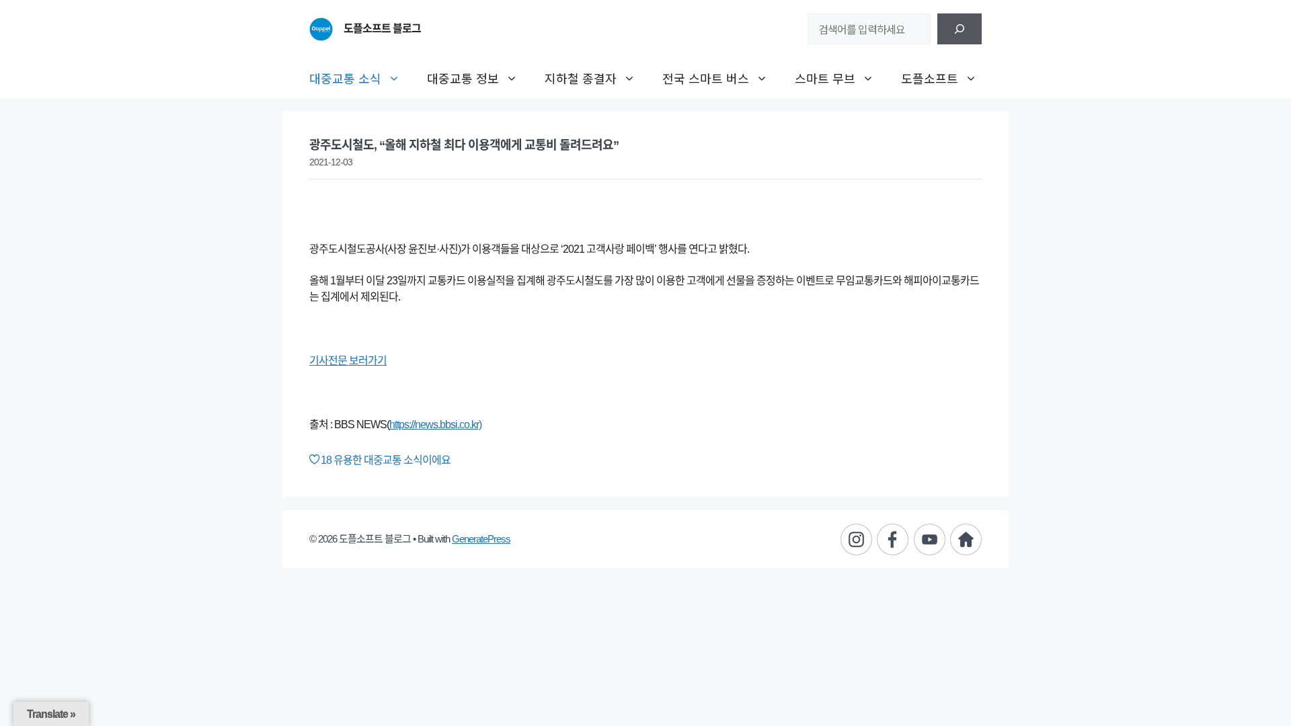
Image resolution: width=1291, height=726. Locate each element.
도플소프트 (929, 78)
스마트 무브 (825, 78)
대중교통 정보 (463, 78)
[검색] (959, 28)
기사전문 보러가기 (348, 360)
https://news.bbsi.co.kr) (435, 424)
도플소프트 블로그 (382, 28)
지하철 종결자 (581, 78)
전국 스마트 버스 (705, 78)
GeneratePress (481, 538)
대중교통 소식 (345, 78)
